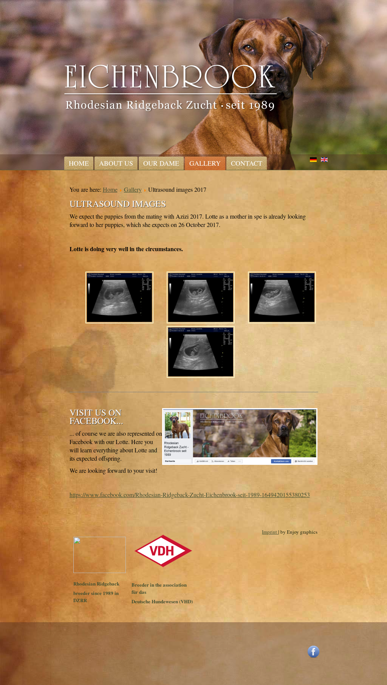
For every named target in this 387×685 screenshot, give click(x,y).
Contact (246, 163)
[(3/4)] (282, 298)
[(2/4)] (201, 298)
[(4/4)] (201, 353)
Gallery (205, 163)
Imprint (270, 531)
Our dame (161, 163)
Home (79, 163)
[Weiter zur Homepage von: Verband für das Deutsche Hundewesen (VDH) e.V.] (163, 566)
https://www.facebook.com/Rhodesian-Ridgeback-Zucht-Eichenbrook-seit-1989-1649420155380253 (190, 495)
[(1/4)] (119, 298)
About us (116, 163)
